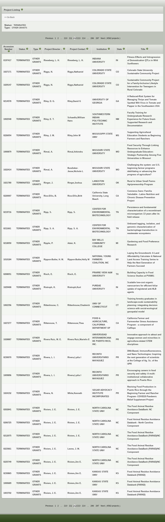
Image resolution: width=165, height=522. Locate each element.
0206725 (7, 422)
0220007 (7, 196)
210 (65, 38)
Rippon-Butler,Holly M (78, 259)
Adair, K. (72, 243)
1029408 (7, 287)
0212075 (7, 435)
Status (22, 49)
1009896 (7, 375)
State (119, 49)
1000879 (7, 152)
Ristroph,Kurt (74, 287)
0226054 (7, 135)
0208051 (7, 274)
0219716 (7, 212)
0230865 (7, 473)
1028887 (7, 339)
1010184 (7, 259)
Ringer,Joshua (75, 183)
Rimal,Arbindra (75, 152)
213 (78, 38)
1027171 (7, 72)
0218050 (7, 243)
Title (143, 49)
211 (70, 38)
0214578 (7, 101)
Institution (102, 49)
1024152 (7, 393)
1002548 (7, 119)
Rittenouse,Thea (76, 323)
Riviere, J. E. (74, 409)
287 (97, 38)
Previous (49, 38)
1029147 (7, 85)
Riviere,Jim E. (75, 462)
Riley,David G (74, 101)
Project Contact (78, 49)
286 (92, 38)
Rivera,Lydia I (74, 357)
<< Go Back (9, 17)
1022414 (7, 169)
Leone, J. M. (74, 449)
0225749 (7, 462)
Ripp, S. (72, 212)
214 (83, 38)
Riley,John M (74, 135)
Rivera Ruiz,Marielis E (79, 339)
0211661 (7, 228)
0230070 (7, 357)
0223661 (7, 449)
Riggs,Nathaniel (75, 72)
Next (103, 38)
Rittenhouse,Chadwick (79, 305)
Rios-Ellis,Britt (75, 196)
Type (36, 49)
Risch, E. (72, 274)
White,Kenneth (75, 393)
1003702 (7, 493)
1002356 (7, 305)
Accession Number (8, 47)
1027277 (7, 323)
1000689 (7, 483)
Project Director (53, 49)
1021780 (7, 183)
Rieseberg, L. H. (75, 60)
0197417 (7, 60)
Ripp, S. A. (73, 228)
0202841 (7, 409)
